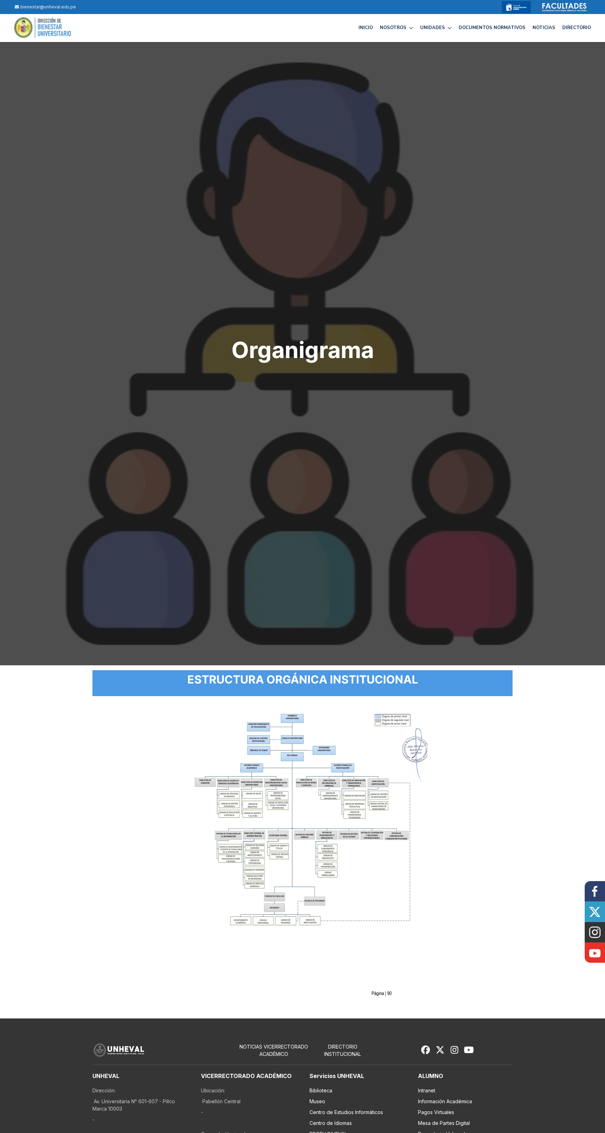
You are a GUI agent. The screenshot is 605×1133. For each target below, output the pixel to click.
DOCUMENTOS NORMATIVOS (492, 28)
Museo (317, 1101)
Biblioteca (321, 1090)
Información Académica (445, 1101)
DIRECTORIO (576, 28)
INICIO (366, 28)
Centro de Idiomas (331, 1123)
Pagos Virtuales (436, 1112)
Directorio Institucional (342, 1050)
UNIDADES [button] (432, 28)
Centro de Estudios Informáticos (346, 1112)
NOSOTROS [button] (393, 28)
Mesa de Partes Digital (444, 1123)
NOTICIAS (544, 28)
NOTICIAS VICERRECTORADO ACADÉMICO (273, 1050)
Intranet (426, 1090)
